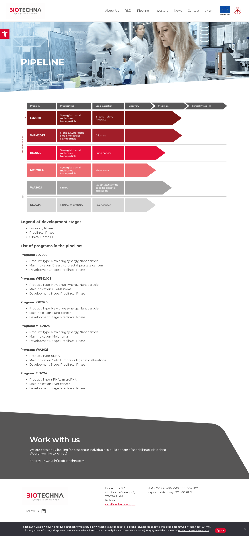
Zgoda (220, 530)
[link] (4, 34)
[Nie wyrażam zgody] (245, 528)
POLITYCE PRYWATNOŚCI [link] (193, 530)
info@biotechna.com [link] (69, 461)
